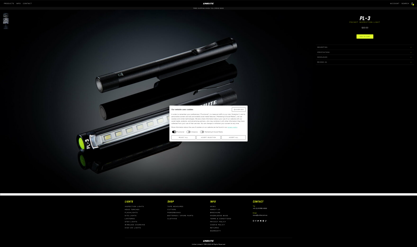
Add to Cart (365, 36)
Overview (240, 109)
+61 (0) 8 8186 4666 (260, 208)
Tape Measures (175, 206)
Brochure (215, 212)
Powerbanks (174, 212)
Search (405, 3)
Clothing (172, 219)
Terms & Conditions (220, 219)
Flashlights (131, 212)
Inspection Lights (134, 206)
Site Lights (131, 216)
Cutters (171, 209)
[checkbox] (177, 132)
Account (394, 3)
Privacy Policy (218, 222)
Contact (27, 3)
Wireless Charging (135, 225)
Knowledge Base (219, 216)
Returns (214, 228)
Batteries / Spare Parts (180, 216)
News (213, 206)
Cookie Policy (217, 225)
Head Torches (132, 209)
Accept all (233, 137)
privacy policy (232, 127)
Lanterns (130, 219)
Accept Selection (208, 137)
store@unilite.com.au (260, 215)
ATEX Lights (131, 222)
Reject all (183, 137)
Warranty (215, 231)
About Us (215, 209)
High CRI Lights (133, 228)
